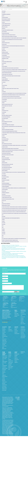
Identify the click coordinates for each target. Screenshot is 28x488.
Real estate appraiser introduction (16, 329)
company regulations (16, 362)
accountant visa (23, 316)
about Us (16, 312)
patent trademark (23, 323)
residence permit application (4, 383)
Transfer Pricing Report (4, 347)
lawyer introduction (10, 329)
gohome (2, 9)
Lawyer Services (10, 330)
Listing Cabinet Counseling (4, 344)
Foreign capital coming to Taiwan (4, 341)
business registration (16, 357)
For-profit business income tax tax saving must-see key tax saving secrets (13, 248)
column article (5, 9)
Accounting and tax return (23, 315)
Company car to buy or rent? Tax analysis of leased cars (10, 245)
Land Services (22, 333)
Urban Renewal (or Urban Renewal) (23, 337)
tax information (10, 9)
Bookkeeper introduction (4, 331)
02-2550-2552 (5, 322)
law (8, 358)
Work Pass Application (3, 380)
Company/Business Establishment (23, 312)
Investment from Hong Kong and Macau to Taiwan (4, 386)
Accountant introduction (4, 329)
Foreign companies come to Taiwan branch (4, 358)
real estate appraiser (9, 356)
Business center (4, 348)
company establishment (4, 334)
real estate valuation (22, 320)
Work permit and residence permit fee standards (10, 362)
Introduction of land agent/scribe (23, 329)
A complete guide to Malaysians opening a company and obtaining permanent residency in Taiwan (4, 369)
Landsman (9, 359)
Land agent (22, 318)
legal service (22, 322)
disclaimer (16, 316)
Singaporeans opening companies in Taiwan (4, 376)
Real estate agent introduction (23, 331)
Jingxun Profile (16, 313)
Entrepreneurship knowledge (17, 355)
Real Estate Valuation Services (17, 333)
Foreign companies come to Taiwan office (4, 362)
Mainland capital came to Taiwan (4, 389)
